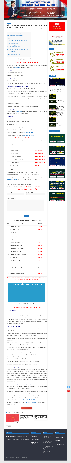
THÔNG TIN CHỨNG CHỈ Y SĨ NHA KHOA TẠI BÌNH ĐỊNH (17, 49)
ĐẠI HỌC (21, 19)
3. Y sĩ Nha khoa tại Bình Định (14, 54)
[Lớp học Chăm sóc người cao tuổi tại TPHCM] (52, 100)
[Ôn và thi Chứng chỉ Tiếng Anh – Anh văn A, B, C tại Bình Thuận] (12, 414)
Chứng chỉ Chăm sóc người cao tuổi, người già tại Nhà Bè (60, 113)
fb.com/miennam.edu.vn (59, 439)
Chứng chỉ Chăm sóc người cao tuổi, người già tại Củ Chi (60, 124)
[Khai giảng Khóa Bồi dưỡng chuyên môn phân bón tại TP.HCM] (57, 78)
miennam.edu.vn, (34, 437)
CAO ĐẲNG (17, 19)
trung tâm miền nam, (34, 442)
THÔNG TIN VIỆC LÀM (40, 19)
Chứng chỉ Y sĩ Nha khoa (22, 28)
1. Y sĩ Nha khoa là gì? (12, 51)
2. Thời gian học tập (12, 38)
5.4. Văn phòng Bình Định (12, 179)
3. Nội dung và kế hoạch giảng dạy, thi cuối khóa (17, 40)
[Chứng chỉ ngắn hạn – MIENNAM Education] (35, 0)
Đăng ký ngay (26, 408)
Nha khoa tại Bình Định (31, 402)
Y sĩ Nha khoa (17, 67)
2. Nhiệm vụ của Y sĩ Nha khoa (14, 52)
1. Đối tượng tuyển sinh (13, 37)
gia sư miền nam (34, 436)
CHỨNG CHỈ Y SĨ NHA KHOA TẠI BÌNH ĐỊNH (15, 35)
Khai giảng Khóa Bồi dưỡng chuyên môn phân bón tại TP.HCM (57, 89)
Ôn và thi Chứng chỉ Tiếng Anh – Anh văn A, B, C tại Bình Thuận (12, 424)
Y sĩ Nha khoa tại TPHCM (28, 132)
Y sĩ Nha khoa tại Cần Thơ (29, 399)
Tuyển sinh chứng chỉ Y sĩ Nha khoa (31, 28)
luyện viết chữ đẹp (34, 435)
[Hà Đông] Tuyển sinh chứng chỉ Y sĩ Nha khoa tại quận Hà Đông (26, 416)
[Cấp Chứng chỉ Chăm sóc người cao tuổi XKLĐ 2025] (52, 94)
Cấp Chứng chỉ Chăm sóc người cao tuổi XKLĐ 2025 (60, 95)
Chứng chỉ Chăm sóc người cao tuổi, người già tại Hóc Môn (60, 118)
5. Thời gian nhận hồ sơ (13, 43)
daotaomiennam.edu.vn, (35, 439)
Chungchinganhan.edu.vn (10, 435)
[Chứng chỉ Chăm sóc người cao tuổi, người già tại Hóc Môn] (52, 117)
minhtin (16, 28)
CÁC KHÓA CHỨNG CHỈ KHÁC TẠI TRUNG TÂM (15, 48)
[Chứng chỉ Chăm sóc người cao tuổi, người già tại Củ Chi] (52, 123)
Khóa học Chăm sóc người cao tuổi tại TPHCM (60, 107)
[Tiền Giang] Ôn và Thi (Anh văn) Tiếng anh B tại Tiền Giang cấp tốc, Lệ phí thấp (40, 416)
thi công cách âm (52, 204)
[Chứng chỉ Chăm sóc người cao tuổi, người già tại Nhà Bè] (52, 111)
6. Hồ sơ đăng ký (12, 45)
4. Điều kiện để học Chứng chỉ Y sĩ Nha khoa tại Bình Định (19, 56)
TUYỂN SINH (33, 19)
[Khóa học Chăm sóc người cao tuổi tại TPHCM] (52, 105)
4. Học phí (10, 41)
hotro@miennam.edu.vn (59, 437)
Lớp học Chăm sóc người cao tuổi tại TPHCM (60, 101)
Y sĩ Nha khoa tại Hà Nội (28, 135)
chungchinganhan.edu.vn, (35, 440)
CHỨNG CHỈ (27, 19)
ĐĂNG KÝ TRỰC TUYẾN (50, 19)
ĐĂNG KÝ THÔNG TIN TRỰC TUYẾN (13, 46)
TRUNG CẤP (11, 19)
